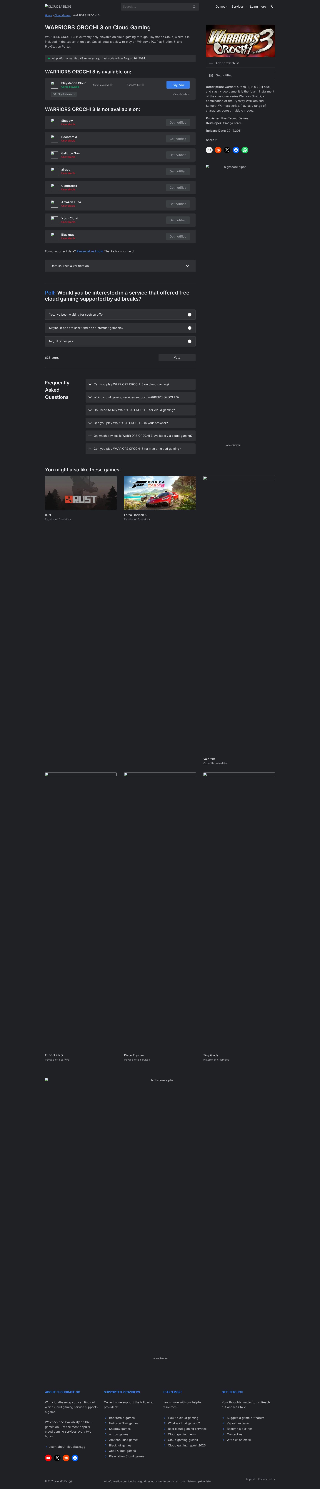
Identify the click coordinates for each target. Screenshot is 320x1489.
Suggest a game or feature (245, 1418)
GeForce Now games (123, 1423)
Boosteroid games (122, 1418)
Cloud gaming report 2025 (187, 1445)
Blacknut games (120, 1445)
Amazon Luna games (123, 1440)
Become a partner (239, 1429)
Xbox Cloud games (122, 1451)
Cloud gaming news (182, 1434)
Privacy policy (266, 1479)
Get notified (178, 122)
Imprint (250, 1479)
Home (48, 15)
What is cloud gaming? (184, 1423)
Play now (178, 85)
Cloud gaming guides (183, 1440)
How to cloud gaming (183, 1418)
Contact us (234, 1434)
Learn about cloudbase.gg (67, 1446)
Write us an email (239, 1440)
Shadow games (120, 1429)
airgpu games (118, 1434)
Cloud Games (62, 15)
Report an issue (238, 1423)
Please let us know (90, 251)
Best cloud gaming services (187, 1429)
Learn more (258, 6)
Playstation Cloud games (126, 1456)
